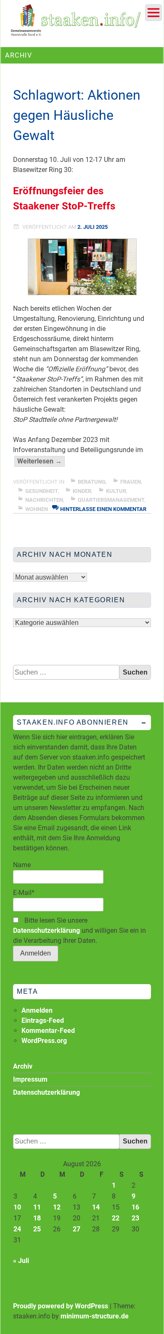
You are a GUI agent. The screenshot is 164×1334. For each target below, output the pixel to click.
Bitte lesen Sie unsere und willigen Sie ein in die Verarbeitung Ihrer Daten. (79, 930)
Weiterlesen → (41, 462)
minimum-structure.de (95, 1316)
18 (37, 1218)
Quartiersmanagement (111, 500)
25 (37, 1229)
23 (135, 1218)
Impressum (30, 1079)
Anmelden (37, 1010)
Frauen (130, 482)
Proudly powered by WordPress (60, 1306)
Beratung (92, 482)
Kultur (116, 491)
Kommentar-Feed (48, 1031)
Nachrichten (44, 500)
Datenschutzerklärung (46, 930)
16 (135, 1207)
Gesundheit (41, 491)
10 (17, 1207)
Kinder (82, 491)
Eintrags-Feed (42, 1020)
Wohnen (36, 509)
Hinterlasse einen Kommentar (103, 509)
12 (57, 1207)
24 (17, 1229)
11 (37, 1207)
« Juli (21, 1261)
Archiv (22, 1066)
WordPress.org (44, 1041)
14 (96, 1207)
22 (115, 1218)
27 (76, 1229)
